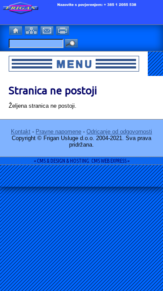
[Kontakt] (48, 30)
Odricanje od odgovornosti (119, 131)
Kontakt (20, 131)
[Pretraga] (71, 43)
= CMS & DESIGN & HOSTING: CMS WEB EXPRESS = (82, 161)
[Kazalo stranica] (32, 30)
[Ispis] (63, 30)
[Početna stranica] (16, 30)
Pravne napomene (58, 131)
